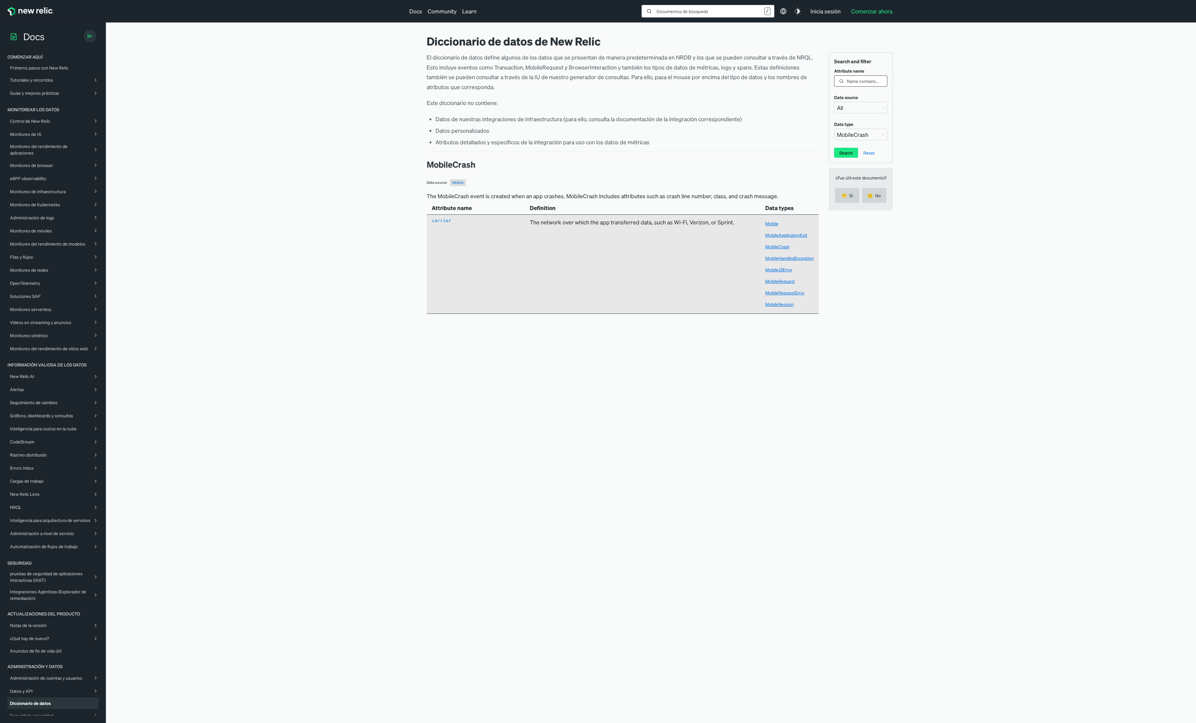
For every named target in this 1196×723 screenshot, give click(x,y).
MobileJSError (778, 269)
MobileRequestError (784, 292)
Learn (469, 11)
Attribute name (849, 71)
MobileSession (779, 304)
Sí (847, 195)
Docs (415, 11)
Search (846, 153)
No (874, 195)
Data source (846, 97)
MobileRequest (780, 281)
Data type (843, 124)
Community (442, 11)
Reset (869, 153)
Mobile (457, 182)
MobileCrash (777, 246)
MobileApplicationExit (786, 235)
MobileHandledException (789, 258)
